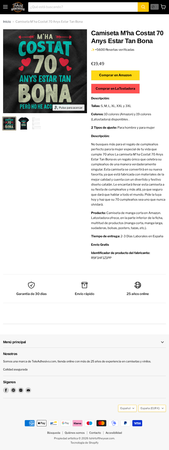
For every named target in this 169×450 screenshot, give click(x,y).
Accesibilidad (114, 432)
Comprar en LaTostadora (115, 88)
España (150, 408)
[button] (154, 7)
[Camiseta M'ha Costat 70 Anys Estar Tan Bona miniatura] (9, 123)
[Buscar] (143, 7)
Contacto (95, 432)
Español (125, 408)
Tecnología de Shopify (84, 442)
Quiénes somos (75, 432)
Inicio (7, 21)
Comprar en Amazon (115, 75)
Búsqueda (53, 432)
